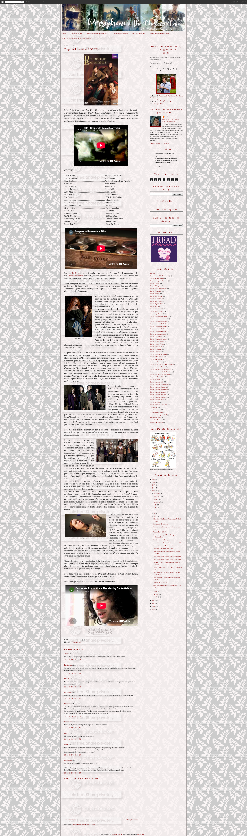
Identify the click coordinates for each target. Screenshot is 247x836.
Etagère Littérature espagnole (158, 321)
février (156, 594)
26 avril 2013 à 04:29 (72, 739)
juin (155, 511)
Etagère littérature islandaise (158, 397)
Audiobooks (153, 273)
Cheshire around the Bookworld (159, 276)
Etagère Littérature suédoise (158, 334)
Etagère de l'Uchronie (156, 362)
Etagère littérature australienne (159, 389)
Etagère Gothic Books (156, 299)
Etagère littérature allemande (158, 387)
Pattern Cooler (141, 834)
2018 (154, 482)
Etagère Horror (154, 306)
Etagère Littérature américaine (159, 316)
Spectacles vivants (155, 417)
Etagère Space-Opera (156, 347)
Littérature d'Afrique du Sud (158, 415)
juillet (155, 508)
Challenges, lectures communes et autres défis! (76, 38)
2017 (154, 485)
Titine (66, 653)
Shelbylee (67, 704)
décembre (157, 493)
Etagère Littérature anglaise (158, 319)
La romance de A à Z (76, 33)
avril (155, 516)
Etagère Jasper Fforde (156, 311)
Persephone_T (161, 100)
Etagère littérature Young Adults (159, 384)
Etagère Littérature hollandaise (159, 324)
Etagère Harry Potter (156, 301)
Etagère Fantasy (154, 293)
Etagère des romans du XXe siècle (160, 374)
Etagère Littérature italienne (158, 331)
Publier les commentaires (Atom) (84, 824)
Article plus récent (70, 820)
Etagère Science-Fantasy (157, 341)
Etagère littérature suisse (157, 400)
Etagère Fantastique (155, 291)
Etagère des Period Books (157, 367)
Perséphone (68, 665)
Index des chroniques (138, 33)
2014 (154, 488)
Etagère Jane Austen (156, 309)
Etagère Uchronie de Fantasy (158, 354)
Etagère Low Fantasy (156, 336)
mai (155, 513)
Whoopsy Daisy (158, 104)
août (155, 505)
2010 (154, 606)
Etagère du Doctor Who (157, 377)
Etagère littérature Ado (156, 382)
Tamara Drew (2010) (159, 532)
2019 (154, 479)
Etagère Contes (154, 283)
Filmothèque (76, 642)
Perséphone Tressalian (166, 102)
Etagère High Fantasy (156, 304)
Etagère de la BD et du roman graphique (162, 364)
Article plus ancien (132, 820)
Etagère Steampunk (155, 349)
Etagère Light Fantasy (156, 314)
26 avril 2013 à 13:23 (72, 755)
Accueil (63, 33)
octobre (156, 499)
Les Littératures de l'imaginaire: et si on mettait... (167, 543)
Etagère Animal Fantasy (157, 278)
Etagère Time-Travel (156, 352)
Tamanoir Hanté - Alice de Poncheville (165, 546)
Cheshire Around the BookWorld (159, 33)
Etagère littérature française (158, 392)
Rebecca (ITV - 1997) (160, 582)
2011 (154, 603)
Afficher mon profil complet (159, 143)
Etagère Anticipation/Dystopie (159, 281)
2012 (154, 600)
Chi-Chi (66, 679)
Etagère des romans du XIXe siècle (160, 369)
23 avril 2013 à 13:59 (72, 728)
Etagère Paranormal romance (158, 339)
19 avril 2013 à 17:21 (72, 673)
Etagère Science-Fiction (157, 344)
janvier (156, 597)
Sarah (66, 745)
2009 (154, 609)
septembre (157, 502)
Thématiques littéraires (120, 33)
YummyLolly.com (117, 834)
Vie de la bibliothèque (156, 422)
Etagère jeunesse (155, 379)
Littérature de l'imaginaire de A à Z (98, 33)
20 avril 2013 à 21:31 (72, 687)
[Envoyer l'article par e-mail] (83, 640)
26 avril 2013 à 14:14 (72, 773)
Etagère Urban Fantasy (156, 357)
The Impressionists (75, 276)
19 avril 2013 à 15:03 (72, 660)
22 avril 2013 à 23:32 (72, 716)
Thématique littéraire (156, 420)
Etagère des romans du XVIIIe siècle (161, 372)
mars (155, 591)
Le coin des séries (155, 410)
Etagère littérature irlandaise (158, 394)
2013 (154, 491)
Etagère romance (155, 402)
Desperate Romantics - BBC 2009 (81, 49)
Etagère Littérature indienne (158, 329)
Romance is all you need (160, 524)
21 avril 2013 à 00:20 (72, 698)
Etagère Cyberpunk (155, 286)
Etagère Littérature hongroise (158, 326)
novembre (157, 496)
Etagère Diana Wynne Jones (158, 288)
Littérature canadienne (156, 412)
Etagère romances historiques (158, 405)
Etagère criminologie (156, 359)
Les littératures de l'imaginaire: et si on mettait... (167, 540)
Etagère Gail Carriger (156, 296)
